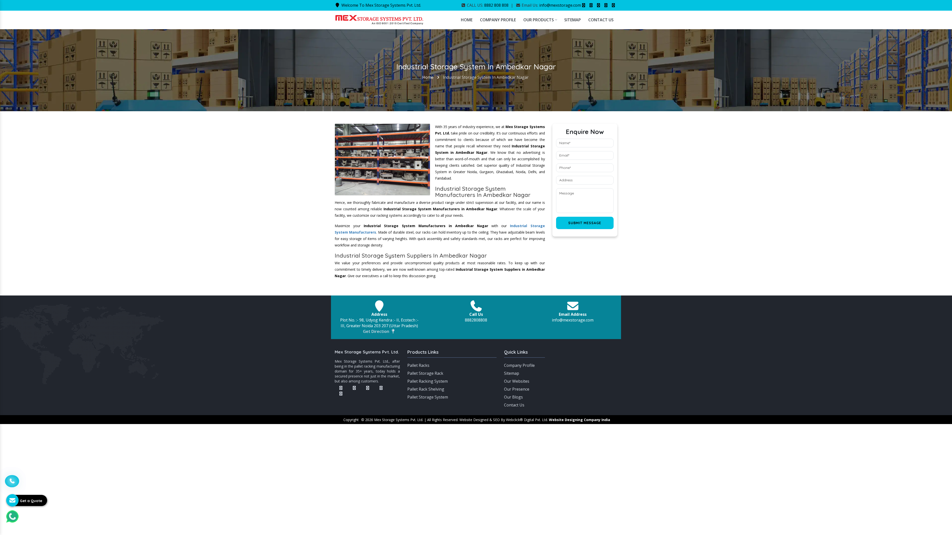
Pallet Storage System (427, 397)
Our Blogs (513, 397)
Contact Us (601, 20)
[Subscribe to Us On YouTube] (613, 5)
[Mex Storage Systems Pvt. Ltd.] (379, 19)
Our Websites (516, 381)
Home (467, 20)
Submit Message (584, 223)
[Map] (585, 367)
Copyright (351, 419)
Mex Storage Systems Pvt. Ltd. (367, 351)
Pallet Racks (418, 365)
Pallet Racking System (427, 381)
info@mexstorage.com (560, 5)
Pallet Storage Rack (425, 373)
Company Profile (498, 20)
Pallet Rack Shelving (425, 389)
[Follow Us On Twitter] (591, 5)
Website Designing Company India (579, 419)
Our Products (538, 20)
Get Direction (376, 331)
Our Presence (516, 389)
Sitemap (572, 20)
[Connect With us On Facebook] (583, 5)
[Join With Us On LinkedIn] (605, 5)
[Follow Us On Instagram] (598, 5)
